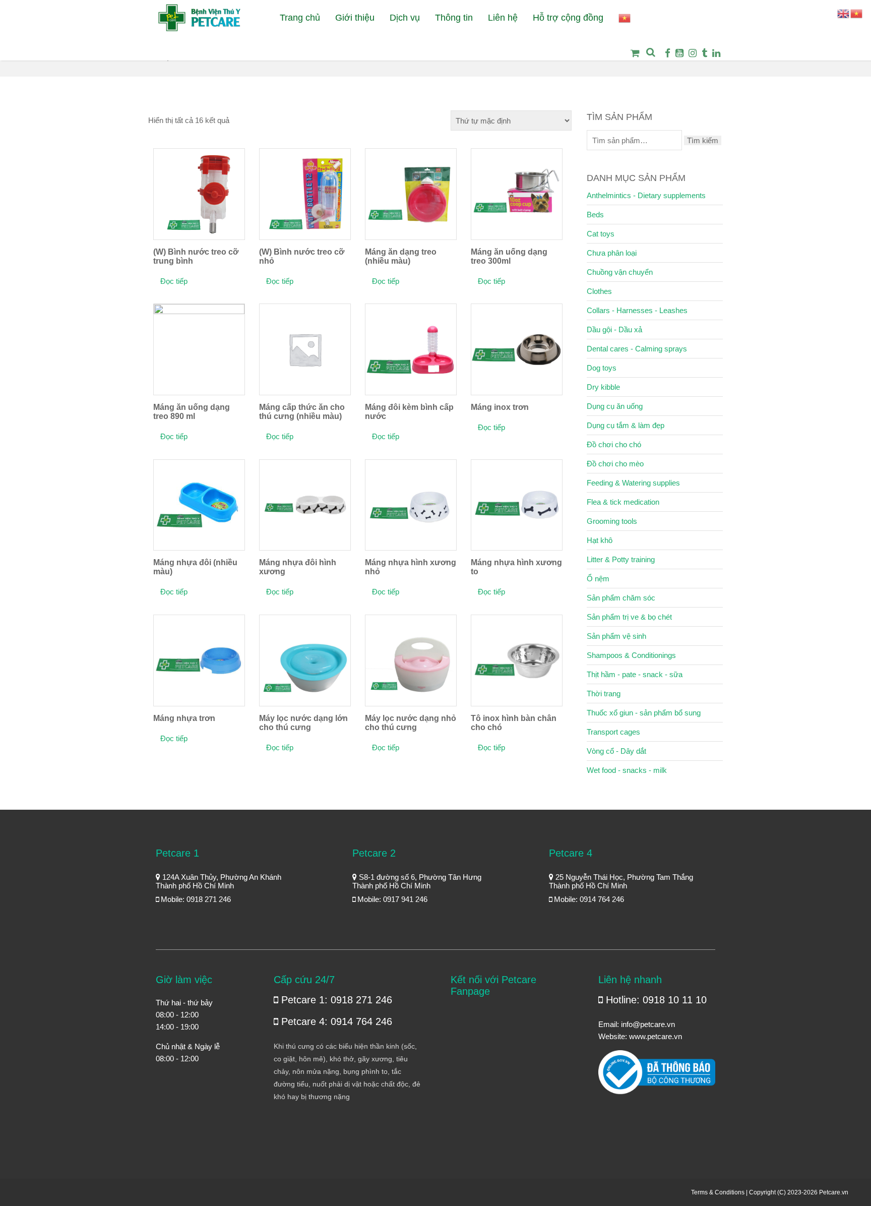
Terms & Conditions (717, 1192)
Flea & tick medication (623, 502)
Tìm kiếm (702, 140)
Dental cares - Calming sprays (637, 348)
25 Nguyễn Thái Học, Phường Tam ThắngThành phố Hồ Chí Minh (621, 881)
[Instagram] (692, 53)
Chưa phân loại (612, 253)
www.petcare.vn (655, 1036)
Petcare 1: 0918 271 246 (335, 999)
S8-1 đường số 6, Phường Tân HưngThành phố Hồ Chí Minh (416, 881)
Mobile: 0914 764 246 (588, 899)
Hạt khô (599, 540)
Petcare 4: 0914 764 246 (335, 1021)
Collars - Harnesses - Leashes (637, 310)
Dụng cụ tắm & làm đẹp (625, 425)
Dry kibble (603, 387)
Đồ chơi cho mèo (615, 463)
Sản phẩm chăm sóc (621, 597)
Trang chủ (300, 18)
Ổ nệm (598, 578)
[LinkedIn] (716, 53)
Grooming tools (612, 521)
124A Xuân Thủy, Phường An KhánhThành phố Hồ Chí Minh (218, 881)
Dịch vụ (405, 18)
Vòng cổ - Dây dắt (616, 751)
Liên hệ (503, 18)
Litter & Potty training (621, 559)
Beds (595, 214)
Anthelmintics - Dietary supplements (646, 195)
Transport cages (613, 732)
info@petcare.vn (648, 1024)
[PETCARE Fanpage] (667, 53)
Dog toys (601, 368)
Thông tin (454, 18)
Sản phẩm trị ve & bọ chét (629, 617)
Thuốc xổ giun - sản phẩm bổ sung (644, 712)
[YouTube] (679, 53)
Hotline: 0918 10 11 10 (655, 999)
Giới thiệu (355, 18)
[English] (843, 13)
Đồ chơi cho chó (614, 444)
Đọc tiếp (174, 281)
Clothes (599, 291)
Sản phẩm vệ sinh (616, 636)
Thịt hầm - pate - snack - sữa (634, 674)
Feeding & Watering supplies (633, 482)
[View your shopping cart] (632, 60)
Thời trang (603, 693)
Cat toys (600, 233)
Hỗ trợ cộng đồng (568, 18)
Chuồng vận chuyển (620, 272)
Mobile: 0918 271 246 (195, 899)
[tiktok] (704, 53)
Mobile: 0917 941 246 (391, 899)
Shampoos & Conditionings (631, 655)
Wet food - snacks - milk (627, 770)
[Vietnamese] (625, 18)
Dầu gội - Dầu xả (614, 329)
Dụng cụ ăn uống (615, 406)
